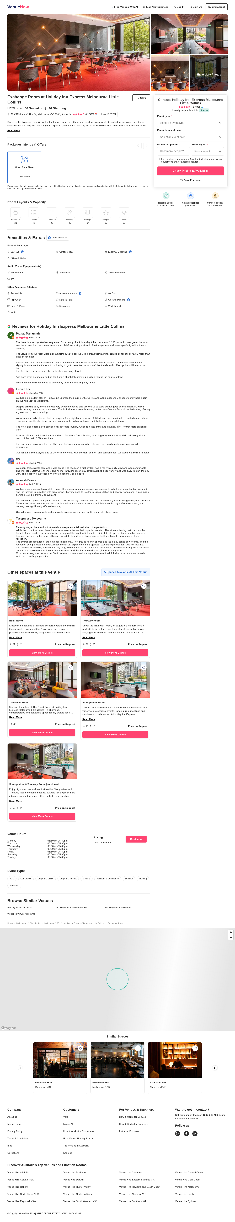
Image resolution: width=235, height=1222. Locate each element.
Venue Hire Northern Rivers (78, 1194)
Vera (65, 1116)
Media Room (14, 1124)
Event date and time (169, 130)
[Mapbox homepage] (8, 1028)
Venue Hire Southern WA (132, 1201)
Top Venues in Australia (76, 1145)
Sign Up (197, 6)
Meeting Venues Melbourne (20, 907)
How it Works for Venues (132, 1116)
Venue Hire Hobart (17, 1186)
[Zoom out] (230, 937)
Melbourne (21, 923)
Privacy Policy (14, 1131)
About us (12, 1116)
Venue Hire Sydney (185, 1201)
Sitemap (67, 1152)
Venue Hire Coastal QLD (20, 1179)
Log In (180, 6)
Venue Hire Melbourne (187, 1186)
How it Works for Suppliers (133, 1124)
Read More (13, 130)
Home (10, 923)
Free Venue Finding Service (78, 1138)
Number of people (168, 144)
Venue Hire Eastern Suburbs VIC (137, 1179)
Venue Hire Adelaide (18, 1172)
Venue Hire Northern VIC (132, 1194)
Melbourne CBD (52, 923)
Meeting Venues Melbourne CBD (71, 907)
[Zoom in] (230, 932)
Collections (13, 1152)
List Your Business (157, 6)
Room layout (199, 144)
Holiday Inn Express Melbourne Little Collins (83, 923)
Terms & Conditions (18, 1138)
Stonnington (35, 923)
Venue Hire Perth (184, 1194)
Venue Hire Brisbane (74, 1172)
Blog (9, 1145)
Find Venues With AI (126, 6)
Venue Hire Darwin (73, 1179)
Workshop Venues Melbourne (21, 914)
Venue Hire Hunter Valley (76, 1186)
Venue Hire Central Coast (189, 1172)
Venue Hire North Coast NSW (23, 1194)
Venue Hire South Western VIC (80, 1201)
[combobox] (159, 123)
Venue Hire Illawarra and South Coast (139, 1186)
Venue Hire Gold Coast (187, 1179)
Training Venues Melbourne (118, 907)
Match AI (68, 1124)
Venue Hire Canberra (130, 1172)
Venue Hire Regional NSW (21, 1201)
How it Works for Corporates (78, 1131)
